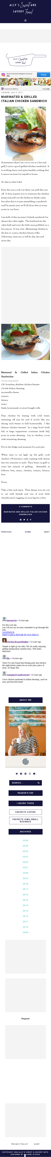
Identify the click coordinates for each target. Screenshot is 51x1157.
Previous (6, 532)
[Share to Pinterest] (30, 520)
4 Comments (25, 507)
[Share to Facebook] (20, 520)
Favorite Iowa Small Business (25, 820)
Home (28, 532)
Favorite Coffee (25, 812)
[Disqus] (25, 576)
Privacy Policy (19, 1144)
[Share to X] (24, 520)
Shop (37, 1144)
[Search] (38, 783)
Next (47, 532)
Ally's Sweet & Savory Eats (33, 1152)
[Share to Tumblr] (27, 520)
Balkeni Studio (32, 1154)
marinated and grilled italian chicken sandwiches (25, 513)
